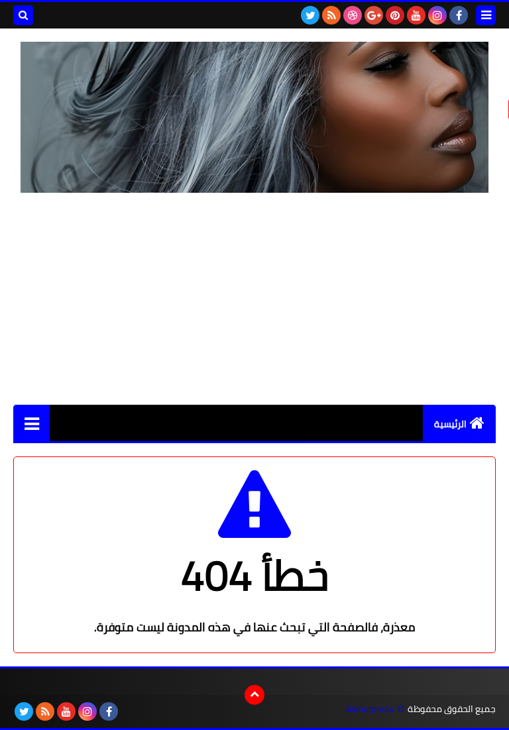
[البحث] (23, 15)
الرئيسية (450, 424)
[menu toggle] (486, 15)
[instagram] (437, 15)
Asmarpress (370, 709)
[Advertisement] (254, 298)
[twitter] (310, 15)
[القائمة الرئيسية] (31, 423)
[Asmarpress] (254, 117)
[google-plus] (374, 15)
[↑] (254, 695)
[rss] (331, 15)
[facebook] (458, 15)
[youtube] (416, 15)
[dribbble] (352, 15)
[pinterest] (395, 15)
